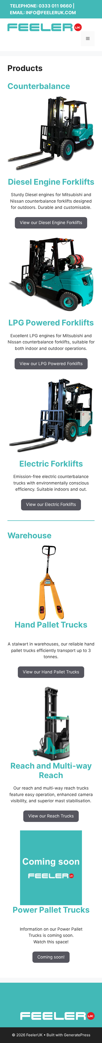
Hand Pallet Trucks (51, 625)
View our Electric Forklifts (51, 504)
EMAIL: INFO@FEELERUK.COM (43, 12)
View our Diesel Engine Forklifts (51, 222)
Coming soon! (51, 957)
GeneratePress (77, 1035)
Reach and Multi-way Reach (51, 770)
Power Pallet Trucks (51, 910)
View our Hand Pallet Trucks (51, 671)
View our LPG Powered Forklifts (51, 363)
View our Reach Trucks (51, 815)
